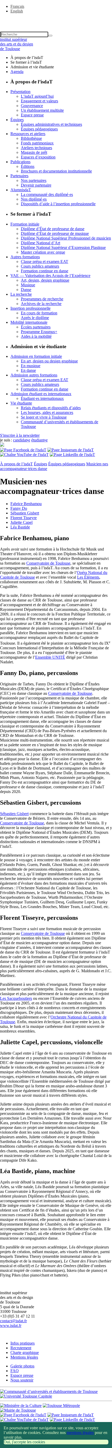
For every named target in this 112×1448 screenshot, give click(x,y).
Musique (28, 285)
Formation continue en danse (44, 271)
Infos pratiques (22, 1343)
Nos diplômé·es (34, 199)
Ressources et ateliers (27, 133)
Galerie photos (22, 1366)
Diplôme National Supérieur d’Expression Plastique (63, 247)
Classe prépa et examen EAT (44, 261)
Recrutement (20, 1348)
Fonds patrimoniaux (37, 143)
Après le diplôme (35, 317)
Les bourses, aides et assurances (47, 412)
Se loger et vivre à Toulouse (44, 417)
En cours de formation (39, 313)
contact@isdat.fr (13, 1321)
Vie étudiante (21, 403)
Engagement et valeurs (39, 101)
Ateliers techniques (36, 148)
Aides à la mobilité (36, 336)
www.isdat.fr (10, 1325)
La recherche (21, 294)
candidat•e (21, 440)
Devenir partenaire (36, 185)
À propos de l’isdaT (16, 464)
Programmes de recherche (42, 299)
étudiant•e (39, 440)
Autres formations (25, 257)
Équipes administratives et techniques (51, 124)
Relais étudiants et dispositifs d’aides (51, 408)
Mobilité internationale (28, 322)
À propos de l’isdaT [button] (26, 57)
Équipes (17, 119)
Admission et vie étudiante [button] (32, 67)
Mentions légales (24, 1357)
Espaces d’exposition (38, 157)
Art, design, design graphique (45, 280)
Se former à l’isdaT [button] (26, 62)
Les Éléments (88, 577)
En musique (30, 365)
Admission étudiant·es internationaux (40, 394)
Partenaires (19, 176)
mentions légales (80, 1432)
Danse (26, 289)
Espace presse (32, 115)
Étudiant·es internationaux (42, 398)
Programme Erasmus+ (39, 331)
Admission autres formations (33, 375)
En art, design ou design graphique (49, 361)
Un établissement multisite (42, 110)
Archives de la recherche (41, 303)
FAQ (14, 1370)
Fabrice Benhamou (26, 503)
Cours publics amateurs (40, 266)
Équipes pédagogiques (39, 129)
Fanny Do (18, 508)
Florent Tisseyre (23, 517)
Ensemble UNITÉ (50, 657)
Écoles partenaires (36, 327)
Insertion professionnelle (30, 308)
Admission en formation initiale (36, 356)
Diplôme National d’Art (40, 243)
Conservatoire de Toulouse (48, 563)
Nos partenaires (33, 180)
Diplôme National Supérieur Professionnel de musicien (66, 238)
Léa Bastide (20, 527)
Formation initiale (24, 224)
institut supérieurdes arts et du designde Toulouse (16, 44)
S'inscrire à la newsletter (20, 435)
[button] (56, 20)
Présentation (20, 91)
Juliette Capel (21, 522)
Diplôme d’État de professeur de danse (52, 229)
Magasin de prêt (34, 152)
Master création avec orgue (43, 252)
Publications (20, 162)
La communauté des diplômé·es (47, 194)
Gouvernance (32, 105)
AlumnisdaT (20, 190)
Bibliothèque (31, 138)
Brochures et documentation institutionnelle (56, 171)
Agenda (16, 71)
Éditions (27, 166)
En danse (28, 370)
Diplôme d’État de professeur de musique (55, 233)
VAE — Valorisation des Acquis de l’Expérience (50, 275)
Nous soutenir (21, 1380)
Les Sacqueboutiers (16, 998)
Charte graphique (24, 1352)
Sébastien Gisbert (24, 513)
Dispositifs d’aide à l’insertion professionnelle (58, 204)
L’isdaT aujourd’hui (37, 96)
